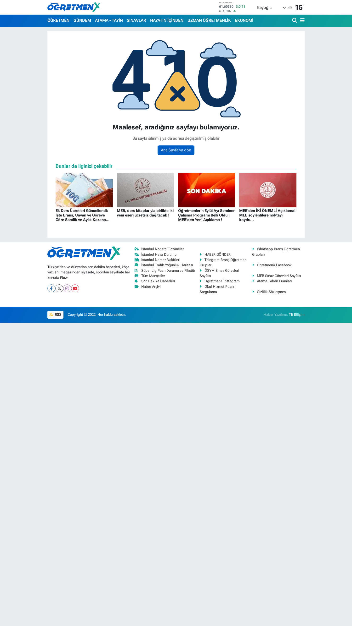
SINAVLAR (136, 20)
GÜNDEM (82, 20)
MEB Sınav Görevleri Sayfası (279, 276)
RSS (57, 314)
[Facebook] (51, 288)
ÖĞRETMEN (58, 20)
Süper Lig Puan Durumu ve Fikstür (168, 270)
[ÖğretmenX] (73, 7)
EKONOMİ (244, 20)
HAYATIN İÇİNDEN (166, 20)
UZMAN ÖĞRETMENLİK (209, 20)
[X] (59, 288)
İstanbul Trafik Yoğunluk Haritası (167, 265)
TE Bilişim (297, 314)
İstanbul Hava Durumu (158, 254)
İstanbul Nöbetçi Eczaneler (162, 249)
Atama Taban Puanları (274, 281)
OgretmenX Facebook (274, 265)
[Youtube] (75, 288)
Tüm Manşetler (153, 276)
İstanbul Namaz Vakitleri (160, 260)
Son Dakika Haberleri (158, 281)
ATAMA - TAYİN (109, 20)
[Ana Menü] (301, 21)
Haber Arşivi (151, 286)
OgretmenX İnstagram (222, 281)
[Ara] (295, 21)
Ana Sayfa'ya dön (176, 150)
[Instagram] (67, 288)
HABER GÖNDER (217, 254)
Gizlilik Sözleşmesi (272, 292)
